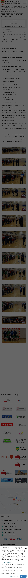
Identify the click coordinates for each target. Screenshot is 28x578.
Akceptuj (23, 576)
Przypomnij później (14, 576)
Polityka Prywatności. (6, 562)
